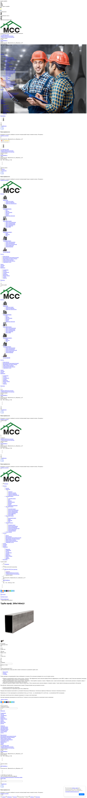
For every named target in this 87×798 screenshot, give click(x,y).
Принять (81, 794)
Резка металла (6, 91)
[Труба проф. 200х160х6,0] (17, 638)
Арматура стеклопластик (11, 59)
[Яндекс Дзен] (3, 120)
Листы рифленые (9, 73)
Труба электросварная (10, 81)
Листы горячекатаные (10, 71)
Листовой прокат (7, 69)
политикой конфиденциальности (72, 791)
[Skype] (12, 591)
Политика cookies (18, 777)
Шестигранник (9, 64)
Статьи (4, 112)
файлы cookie (75, 787)
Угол (7, 79)
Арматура (5, 56)
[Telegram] (3, 118)
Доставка (3, 101)
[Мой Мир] (5, 591)
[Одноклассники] (3, 591)
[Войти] (1, 124)
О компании (5, 105)
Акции (2, 99)
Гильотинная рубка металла (9, 96)
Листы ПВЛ (8, 74)
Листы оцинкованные (10, 72)
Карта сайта (3, 722)
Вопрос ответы (6, 111)
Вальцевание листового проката (10, 94)
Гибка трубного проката (8, 95)
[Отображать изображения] (1, 13)
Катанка (7, 65)
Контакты (3, 116)
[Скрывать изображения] (1, 14)
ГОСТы (4, 106)
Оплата (2, 102)
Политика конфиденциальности (7, 777)
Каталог (2, 54)
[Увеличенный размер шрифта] (2, 5)
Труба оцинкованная (10, 82)
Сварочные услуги (7, 97)
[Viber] (8, 591)
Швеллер (8, 78)
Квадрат (7, 63)
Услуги (2, 89)
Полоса (7, 66)
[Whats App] (3, 119)
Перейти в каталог (5, 135)
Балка (7, 77)
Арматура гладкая (9, 57)
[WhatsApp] (10, 591)
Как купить (5, 671)
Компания (3, 103)
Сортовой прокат (7, 61)
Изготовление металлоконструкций (11, 93)
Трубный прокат (7, 80)
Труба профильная (10, 85)
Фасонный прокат (7, 75)
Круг (7, 62)
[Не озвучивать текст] (1, 18)
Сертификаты (6, 107)
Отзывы (5, 109)
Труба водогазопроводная (11, 84)
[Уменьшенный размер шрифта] (1, 2)
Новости (5, 113)
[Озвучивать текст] (1, 17)
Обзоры (2, 743)
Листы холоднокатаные (11, 70)
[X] (6, 591)
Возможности (3, 741)
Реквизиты (5, 110)
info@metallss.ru (4, 40)
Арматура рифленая (10, 58)
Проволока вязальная (10, 67)
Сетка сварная (6, 87)
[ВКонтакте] (1, 591)
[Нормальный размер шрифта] (1, 3)
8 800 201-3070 (5, 34)
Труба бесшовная (9, 86)
